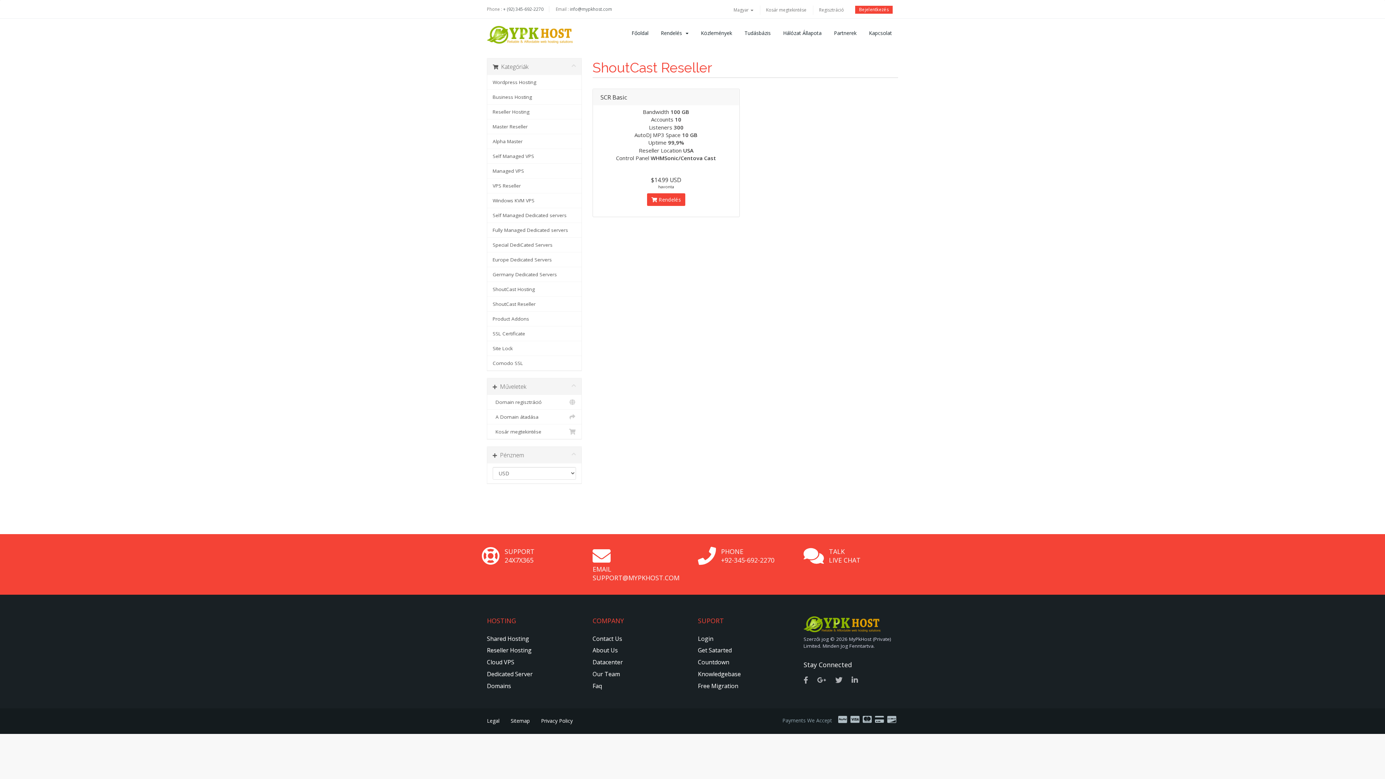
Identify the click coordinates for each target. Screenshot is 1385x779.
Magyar (742, 10)
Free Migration (718, 686)
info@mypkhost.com (591, 9)
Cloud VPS (500, 662)
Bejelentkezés (874, 9)
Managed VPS (508, 171)
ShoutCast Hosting (514, 289)
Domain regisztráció (517, 402)
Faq (597, 686)
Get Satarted (715, 650)
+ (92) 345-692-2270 (523, 9)
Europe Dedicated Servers (522, 259)
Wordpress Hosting (514, 82)
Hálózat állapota (802, 33)
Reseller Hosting (511, 112)
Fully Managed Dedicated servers (530, 230)
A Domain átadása (515, 417)
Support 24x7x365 (520, 555)
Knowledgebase (719, 674)
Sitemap (520, 720)
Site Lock (503, 348)
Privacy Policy (557, 720)
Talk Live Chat (845, 555)
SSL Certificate (509, 333)
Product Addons (511, 319)
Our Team (606, 674)
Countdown (713, 662)
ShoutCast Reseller (514, 304)
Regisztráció (831, 10)
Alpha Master (508, 141)
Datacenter (608, 662)
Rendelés (673, 33)
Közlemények (716, 33)
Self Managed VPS (513, 156)
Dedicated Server (510, 674)
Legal (493, 720)
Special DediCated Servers (523, 245)
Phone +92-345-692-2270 (747, 555)
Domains (499, 686)
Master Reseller (510, 126)
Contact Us (607, 639)
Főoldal (640, 33)
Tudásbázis (757, 33)
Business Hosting (512, 97)
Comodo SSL (508, 363)
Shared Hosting (508, 639)
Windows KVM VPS (514, 200)
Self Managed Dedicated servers (530, 215)
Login (705, 639)
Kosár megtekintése (786, 10)
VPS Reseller (507, 185)
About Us (605, 650)
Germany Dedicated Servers (525, 274)
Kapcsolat (880, 33)
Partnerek (845, 33)
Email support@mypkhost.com (636, 573)
